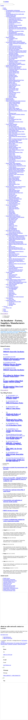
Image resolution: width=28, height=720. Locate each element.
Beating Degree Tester (13, 89)
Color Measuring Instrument (15, 158)
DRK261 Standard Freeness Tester (12, 397)
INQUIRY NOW (4, 634)
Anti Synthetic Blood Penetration (16, 241)
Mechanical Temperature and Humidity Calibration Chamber (17, 61)
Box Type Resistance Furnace (15, 56)
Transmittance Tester (13, 38)
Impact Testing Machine (14, 178)
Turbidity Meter (12, 213)
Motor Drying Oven (7, 583)
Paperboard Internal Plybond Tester (16, 80)
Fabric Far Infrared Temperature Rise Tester (18, 138)
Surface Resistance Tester (14, 184)
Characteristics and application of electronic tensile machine (12, 500)
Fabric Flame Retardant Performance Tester (18, 235)
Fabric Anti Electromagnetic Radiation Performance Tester (17, 134)
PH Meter (11, 305)
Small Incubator (4, 644)
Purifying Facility (9, 98)
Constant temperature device (15, 45)
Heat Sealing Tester (13, 195)
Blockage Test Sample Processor (16, 260)
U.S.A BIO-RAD (12, 289)
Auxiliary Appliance (10, 272)
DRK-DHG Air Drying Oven (14, 449)
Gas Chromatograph (13, 58)
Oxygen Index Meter (13, 202)
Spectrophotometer (13, 32)
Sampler (10, 273)
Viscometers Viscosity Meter (15, 301)
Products (5, 9)
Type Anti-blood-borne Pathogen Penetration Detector (16, 268)
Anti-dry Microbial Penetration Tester (17, 258)
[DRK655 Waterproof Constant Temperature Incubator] (9, 356)
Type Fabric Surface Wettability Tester (17, 127)
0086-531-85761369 (7, 638)
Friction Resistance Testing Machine (16, 217)
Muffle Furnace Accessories (9, 589)
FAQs (4, 310)
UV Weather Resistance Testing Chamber (18, 50)
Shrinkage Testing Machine (14, 156)
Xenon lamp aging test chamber (15, 48)
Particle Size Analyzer (13, 207)
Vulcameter (11, 175)
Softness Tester (12, 82)
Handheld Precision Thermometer (16, 33)
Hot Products (24, 640)
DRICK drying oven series (10, 510)
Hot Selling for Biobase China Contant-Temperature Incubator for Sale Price (13, 376)
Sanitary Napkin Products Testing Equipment (15, 279)
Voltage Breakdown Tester (14, 203)
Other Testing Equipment (11, 284)
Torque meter (11, 120)
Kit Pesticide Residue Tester (9, 590)
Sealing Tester (12, 116)
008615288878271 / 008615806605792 (11, 675)
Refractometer (12, 212)
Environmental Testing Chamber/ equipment (15, 42)
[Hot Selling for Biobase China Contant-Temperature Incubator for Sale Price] (4, 373)
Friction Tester (12, 153)
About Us (5, 306)
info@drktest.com (7, 637)
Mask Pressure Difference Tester (16, 247)
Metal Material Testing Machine (13, 230)
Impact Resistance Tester (14, 197)
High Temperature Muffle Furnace (16, 171)
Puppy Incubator (23, 643)
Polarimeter (11, 209)
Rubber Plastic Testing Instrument (13, 163)
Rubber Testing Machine (14, 179)
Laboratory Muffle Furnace (9, 582)
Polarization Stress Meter (14, 191)
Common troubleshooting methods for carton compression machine (14, 520)
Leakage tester (12, 266)
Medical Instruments (10, 37)
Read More (5, 354)
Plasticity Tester (12, 182)
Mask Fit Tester (12, 246)
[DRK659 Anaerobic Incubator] (6, 348)
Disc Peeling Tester (13, 104)
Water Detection (9, 298)
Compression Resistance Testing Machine (18, 69)
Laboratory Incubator (12, 644)
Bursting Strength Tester (14, 72)
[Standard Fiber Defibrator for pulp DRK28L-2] (15, 458)
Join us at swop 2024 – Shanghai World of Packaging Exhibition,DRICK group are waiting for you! (15, 479)
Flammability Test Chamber (6, 331)
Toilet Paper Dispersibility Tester (16, 283)
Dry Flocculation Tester (14, 126)
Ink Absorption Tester (13, 218)
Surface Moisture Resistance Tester (16, 149)
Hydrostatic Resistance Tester (15, 157)
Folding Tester (12, 78)
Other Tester (11, 185)
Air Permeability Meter (14, 88)
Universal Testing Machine (14, 201)
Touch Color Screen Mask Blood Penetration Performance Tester (16, 270)
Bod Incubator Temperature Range (10, 588)
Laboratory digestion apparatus (15, 25)
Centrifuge (11, 39)
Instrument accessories (13, 214)
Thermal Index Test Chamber (15, 63)
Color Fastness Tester (13, 148)
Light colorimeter (12, 206)
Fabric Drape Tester (13, 132)
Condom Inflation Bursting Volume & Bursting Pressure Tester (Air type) (17, 169)
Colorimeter (11, 223)
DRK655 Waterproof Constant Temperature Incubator (14, 359)
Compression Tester (13, 70)
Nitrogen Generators (13, 21)
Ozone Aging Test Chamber (15, 47)
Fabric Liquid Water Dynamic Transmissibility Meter (15, 140)
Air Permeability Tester (14, 130)
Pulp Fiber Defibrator (13, 76)
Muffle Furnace (6, 578)
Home (4, 7)
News (4, 309)
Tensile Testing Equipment (14, 102)
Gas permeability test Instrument (13, 10)
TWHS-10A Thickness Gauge (13, 431)
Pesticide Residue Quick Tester (19, 331)
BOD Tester (11, 299)
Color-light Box (12, 94)
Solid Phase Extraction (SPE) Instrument (17, 27)
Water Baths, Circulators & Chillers (16, 31)
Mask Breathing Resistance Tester (16, 242)
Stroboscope (11, 224)
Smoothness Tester (13, 75)
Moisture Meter (12, 96)
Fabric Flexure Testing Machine (15, 142)
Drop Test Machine (13, 83)
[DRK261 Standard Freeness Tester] (12, 395)
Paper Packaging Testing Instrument (13, 66)
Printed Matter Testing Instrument (13, 216)
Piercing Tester (12, 77)
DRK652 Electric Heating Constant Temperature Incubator (12, 365)
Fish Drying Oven (7, 584)
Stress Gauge (11, 211)
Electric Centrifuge (13, 97)
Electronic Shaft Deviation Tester (16, 192)
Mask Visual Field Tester (14, 253)
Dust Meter (11, 91)
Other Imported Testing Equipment (16, 296)
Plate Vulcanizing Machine (14, 176)
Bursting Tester (12, 193)
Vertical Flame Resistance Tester (16, 152)
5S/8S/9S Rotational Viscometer (15, 20)
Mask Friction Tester (13, 255)
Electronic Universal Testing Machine (17, 170)
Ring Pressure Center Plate (14, 277)
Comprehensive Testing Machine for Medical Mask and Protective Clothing (17, 237)
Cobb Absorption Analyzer (14, 92)
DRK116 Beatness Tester (14, 403)
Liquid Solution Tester (11, 300)
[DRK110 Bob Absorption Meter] (12, 452)
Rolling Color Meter (13, 225)
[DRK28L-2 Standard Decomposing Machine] (12, 441)
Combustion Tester (13, 173)
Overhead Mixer (12, 304)
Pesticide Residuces (10, 99)
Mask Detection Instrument (12, 234)
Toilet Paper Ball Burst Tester (15, 280)
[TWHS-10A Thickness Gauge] (12, 429)
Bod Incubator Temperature (9, 579)
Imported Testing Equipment (12, 286)
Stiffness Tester (12, 87)
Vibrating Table (12, 285)
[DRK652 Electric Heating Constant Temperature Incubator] (9, 362)
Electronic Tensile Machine (14, 67)
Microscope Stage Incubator (9, 585)
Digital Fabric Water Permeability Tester (17, 129)
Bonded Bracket (12, 275)
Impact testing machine (14, 105)
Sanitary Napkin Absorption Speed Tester (18, 282)
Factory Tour (9, 307)
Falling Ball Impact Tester (14, 190)
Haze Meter (11, 118)
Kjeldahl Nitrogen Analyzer (15, 22)
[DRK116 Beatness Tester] (12, 401)
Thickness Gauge (12, 93)
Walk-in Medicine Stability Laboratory (17, 64)
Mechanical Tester (13, 125)
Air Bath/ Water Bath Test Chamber (16, 55)
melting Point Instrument (14, 208)
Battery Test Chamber (5, 332)
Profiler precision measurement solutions (17, 17)
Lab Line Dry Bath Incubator (7, 643)
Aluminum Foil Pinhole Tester (15, 198)
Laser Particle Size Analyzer (15, 19)
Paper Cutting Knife (13, 274)
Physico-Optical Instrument (12, 205)
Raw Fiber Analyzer (13, 26)
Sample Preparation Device (12, 65)
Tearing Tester (12, 74)
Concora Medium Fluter (14, 71)
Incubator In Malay (14, 332)
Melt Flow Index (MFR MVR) (15, 109)
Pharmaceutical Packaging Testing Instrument (15, 186)
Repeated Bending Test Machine (16, 233)
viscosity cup (11, 302)
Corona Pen (11, 291)
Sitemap (3, 641)
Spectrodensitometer (13, 288)
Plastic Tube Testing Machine (15, 180)
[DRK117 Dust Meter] (12, 406)
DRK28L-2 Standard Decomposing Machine (14, 443)
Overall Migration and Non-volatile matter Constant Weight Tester (15, 14)
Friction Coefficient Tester (14, 81)
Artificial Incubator (21, 644)
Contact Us (5, 311)
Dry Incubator (17, 643)
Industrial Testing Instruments (12, 200)
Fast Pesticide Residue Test (9, 586)
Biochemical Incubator (13, 54)
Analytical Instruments (11, 16)
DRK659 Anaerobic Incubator (13, 351)
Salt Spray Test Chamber (14, 49)
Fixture (10, 278)
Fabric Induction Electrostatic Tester (16, 131)
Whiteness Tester (12, 86)
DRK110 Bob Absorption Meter (14, 454)
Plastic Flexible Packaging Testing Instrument (15, 100)
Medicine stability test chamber (15, 41)
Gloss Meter (11, 227)
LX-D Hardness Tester (14, 425)
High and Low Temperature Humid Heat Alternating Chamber (17, 52)
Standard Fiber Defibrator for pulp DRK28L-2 (15, 460)
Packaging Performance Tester (15, 187)
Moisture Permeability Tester (15, 147)
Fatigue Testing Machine (14, 108)
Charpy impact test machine (15, 231)
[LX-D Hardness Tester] (12, 423)
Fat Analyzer (11, 23)
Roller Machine (12, 222)
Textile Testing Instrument (11, 124)
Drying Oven (11, 59)
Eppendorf (11, 290)
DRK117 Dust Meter (13, 408)
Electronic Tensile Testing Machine (16, 174)
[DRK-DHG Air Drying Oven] (7, 446)
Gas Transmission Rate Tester (15, 119)
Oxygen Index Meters (13, 145)
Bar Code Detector (13, 229)
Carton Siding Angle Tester (14, 85)
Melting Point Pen (12, 294)
